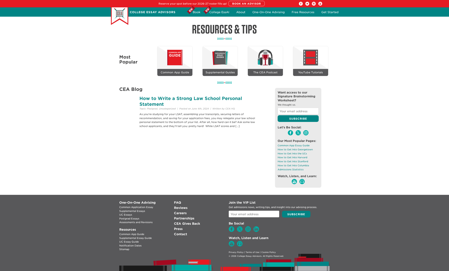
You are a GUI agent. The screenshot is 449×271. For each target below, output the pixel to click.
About (240, 13)
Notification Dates (130, 245)
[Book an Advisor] (247, 3)
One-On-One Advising (268, 13)
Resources (127, 229)
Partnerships (184, 218)
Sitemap (124, 249)
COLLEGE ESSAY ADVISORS (153, 12)
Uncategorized (167, 108)
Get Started (330, 13)
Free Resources (303, 13)
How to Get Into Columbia (293, 165)
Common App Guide (131, 234)
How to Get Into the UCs (292, 153)
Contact (180, 234)
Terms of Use (252, 252)
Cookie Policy (268, 252)
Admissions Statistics (291, 169)
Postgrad (152, 108)
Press (178, 229)
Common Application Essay (136, 207)
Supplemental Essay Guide (135, 238)
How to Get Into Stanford (293, 161)
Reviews (180, 208)
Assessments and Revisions (136, 222)
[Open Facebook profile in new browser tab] (301, 4)
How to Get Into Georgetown (295, 149)
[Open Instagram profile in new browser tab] (314, 4)
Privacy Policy (236, 252)
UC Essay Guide (129, 241)
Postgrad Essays (129, 218)
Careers (180, 213)
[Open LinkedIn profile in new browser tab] (256, 231)
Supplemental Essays (132, 211)
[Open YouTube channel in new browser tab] (320, 4)
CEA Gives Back (187, 223)
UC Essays (125, 214)
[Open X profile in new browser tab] (307, 4)
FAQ (177, 202)
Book (196, 13)
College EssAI (219, 13)
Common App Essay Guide (294, 145)
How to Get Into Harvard (292, 157)
